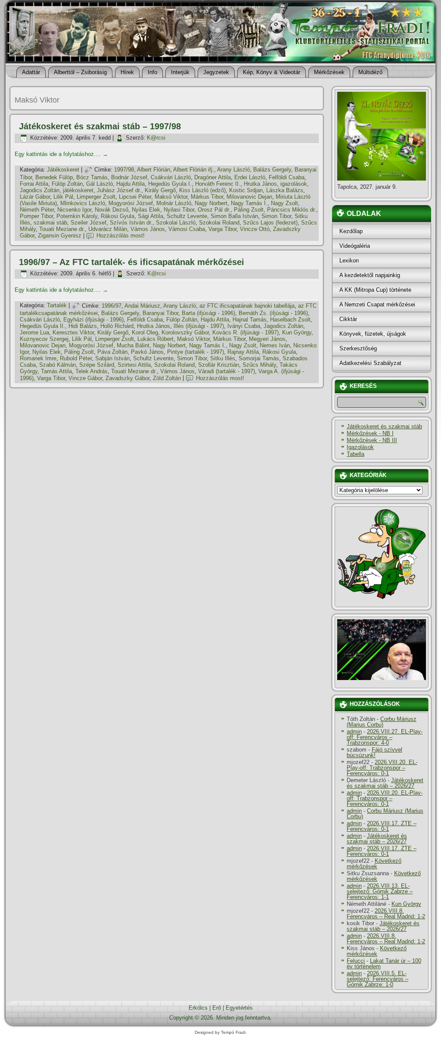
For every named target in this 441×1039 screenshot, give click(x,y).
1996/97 (111, 306)
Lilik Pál (63, 196)
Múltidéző (370, 72)
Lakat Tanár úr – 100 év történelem (384, 964)
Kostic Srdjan (246, 190)
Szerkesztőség (358, 348)
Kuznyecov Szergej (44, 339)
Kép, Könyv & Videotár (271, 72)
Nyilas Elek (146, 209)
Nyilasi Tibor (179, 209)
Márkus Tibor (207, 196)
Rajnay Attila (243, 352)
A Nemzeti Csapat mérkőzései (377, 304)
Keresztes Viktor (73, 332)
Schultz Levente (187, 216)
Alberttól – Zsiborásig (80, 72)
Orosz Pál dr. (214, 209)
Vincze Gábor (85, 378)
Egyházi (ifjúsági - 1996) (93, 319)
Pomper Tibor (36, 216)
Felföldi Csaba (286, 177)
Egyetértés (239, 1008)
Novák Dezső (111, 209)
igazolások (293, 184)
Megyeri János (267, 339)
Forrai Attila (34, 184)
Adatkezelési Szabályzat (370, 363)
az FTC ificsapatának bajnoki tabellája (247, 306)
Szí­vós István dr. (131, 222)
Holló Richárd (117, 326)
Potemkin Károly (76, 216)
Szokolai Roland (219, 222)
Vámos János (147, 229)
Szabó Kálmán (57, 365)
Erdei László (249, 177)
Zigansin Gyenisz (59, 235)
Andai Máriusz (142, 306)
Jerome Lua (34, 332)
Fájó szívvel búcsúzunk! (374, 752)
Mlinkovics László (82, 203)
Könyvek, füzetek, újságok (372, 334)
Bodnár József (129, 177)
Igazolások (360, 447)
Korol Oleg (145, 332)
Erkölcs (198, 1008)
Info (152, 72)
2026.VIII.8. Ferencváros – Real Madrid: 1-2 (386, 914)
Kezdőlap (351, 231)
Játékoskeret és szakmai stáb (384, 426)
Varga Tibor (222, 229)
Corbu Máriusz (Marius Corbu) (381, 722)
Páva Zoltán (112, 352)
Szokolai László (176, 222)
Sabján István (112, 358)
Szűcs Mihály (259, 365)
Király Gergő (160, 190)
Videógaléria (354, 246)
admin (354, 731)
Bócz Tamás (92, 177)
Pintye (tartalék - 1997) (195, 352)
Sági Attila (150, 216)
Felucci (356, 961)
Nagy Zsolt (284, 203)
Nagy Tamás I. (249, 203)
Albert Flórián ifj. (193, 169)
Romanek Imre (38, 358)
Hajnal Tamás (250, 319)
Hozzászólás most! (120, 235)
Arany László (233, 169)
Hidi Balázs (82, 326)
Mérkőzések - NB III (372, 440)
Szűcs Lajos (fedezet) (270, 222)
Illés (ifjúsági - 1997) (199, 326)
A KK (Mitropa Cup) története (375, 290)
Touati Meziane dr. (62, 229)
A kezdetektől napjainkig (369, 275)
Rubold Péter (76, 358)
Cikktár (348, 319)
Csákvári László (171, 177)
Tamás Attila (56, 371)
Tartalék (57, 306)
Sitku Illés (222, 358)
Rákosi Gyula (117, 216)
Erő (216, 1008)
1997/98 (124, 169)
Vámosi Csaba (186, 229)
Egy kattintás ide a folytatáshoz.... (61, 154)
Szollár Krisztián (218, 365)
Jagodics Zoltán (39, 190)
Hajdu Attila (130, 184)
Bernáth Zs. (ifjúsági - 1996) (273, 313)
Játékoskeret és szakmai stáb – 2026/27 (385, 783)
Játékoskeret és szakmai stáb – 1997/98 (100, 126)
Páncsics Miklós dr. (291, 209)
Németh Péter (37, 209)
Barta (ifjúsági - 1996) (208, 313)
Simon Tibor (276, 216)
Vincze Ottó (255, 229)
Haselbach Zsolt (290, 319)
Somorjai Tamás (259, 358)
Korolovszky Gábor (185, 332)
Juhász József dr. (119, 190)
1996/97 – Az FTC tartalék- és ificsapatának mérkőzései (131, 262)
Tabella (355, 454)
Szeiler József (88, 222)
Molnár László (173, 203)
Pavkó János (147, 352)
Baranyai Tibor (160, 313)
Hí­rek (127, 72)
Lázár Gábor (35, 196)
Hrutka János (260, 184)
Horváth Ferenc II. (217, 184)
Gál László (99, 184)
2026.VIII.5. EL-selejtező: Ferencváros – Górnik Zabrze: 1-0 (377, 979)
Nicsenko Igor (74, 209)
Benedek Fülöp (54, 177)
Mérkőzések (329, 72)
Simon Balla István (234, 216)
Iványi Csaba (243, 326)
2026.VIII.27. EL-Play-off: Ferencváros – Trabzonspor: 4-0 (384, 737)
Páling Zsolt (249, 209)
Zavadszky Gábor (127, 378)
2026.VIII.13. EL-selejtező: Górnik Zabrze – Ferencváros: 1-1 (380, 891)
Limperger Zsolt (96, 196)
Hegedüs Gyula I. (170, 184)
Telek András (91, 371)
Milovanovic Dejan (249, 196)
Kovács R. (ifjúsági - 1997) (245, 332)
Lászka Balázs (284, 190)
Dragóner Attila (212, 177)
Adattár (31, 72)
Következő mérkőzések (374, 864)
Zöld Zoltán (167, 378)
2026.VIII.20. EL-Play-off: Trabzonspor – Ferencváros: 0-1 (382, 768)
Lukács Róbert (155, 339)
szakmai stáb (50, 222)
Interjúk (180, 72)
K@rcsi (156, 137)
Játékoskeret (63, 169)
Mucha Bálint (133, 345)
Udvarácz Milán (107, 229)
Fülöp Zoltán (67, 184)
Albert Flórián (153, 169)
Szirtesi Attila (134, 365)
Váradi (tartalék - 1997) (226, 371)
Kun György (296, 332)
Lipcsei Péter (135, 196)
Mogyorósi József (131, 203)
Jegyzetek (216, 72)
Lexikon (349, 260)
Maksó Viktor (171, 196)
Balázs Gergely (272, 169)
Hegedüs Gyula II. (42, 326)
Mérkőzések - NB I (370, 433)
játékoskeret (78, 190)
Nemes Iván (275, 345)
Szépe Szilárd (96, 365)
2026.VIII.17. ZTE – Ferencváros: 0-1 (381, 826)
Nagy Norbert (211, 203)
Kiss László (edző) (202, 190)
